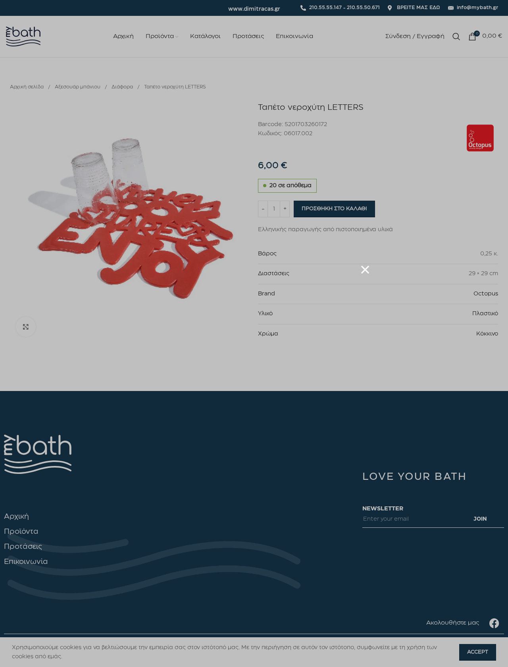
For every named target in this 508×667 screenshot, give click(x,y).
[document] (254, 333)
